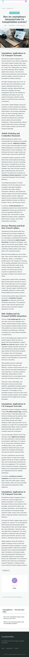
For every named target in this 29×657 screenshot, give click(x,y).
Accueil (3, 8)
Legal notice (9, 648)
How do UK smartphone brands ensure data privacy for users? (13, 617)
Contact (16, 648)
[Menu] (25, 1)
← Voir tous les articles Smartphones (12, 597)
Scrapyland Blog (8, 636)
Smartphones (10, 8)
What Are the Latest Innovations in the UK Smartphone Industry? (13, 622)
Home (3, 648)
